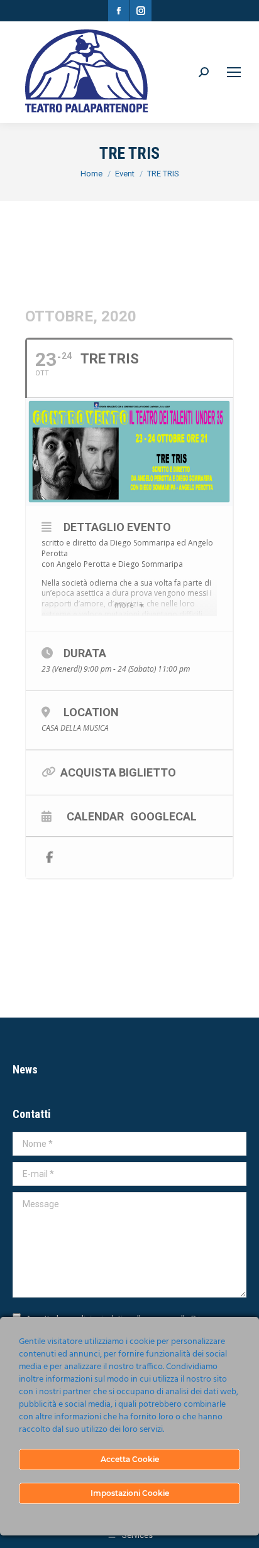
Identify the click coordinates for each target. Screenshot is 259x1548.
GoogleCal (163, 816)
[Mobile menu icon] (233, 72)
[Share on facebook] (49, 858)
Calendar (95, 816)
